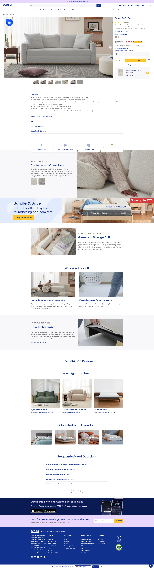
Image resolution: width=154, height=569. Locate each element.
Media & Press (52, 543)
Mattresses (34, 10)
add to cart (136, 60)
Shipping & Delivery (69, 548)
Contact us (67, 541)
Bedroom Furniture (64, 10)
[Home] (3, 14)
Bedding (81, 10)
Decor (101, 10)
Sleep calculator (85, 550)
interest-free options (135, 45)
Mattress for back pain (87, 543)
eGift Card (50, 550)
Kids (87, 10)
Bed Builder (101, 539)
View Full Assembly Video (39, 342)
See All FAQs (77, 491)
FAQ (65, 539)
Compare (83, 548)
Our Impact (84, 552)
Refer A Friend (52, 546)
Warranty (66, 543)
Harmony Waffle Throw (133, 71)
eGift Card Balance (53, 552)
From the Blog (102, 541)
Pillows (74, 10)
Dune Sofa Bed (47, 531)
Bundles (108, 10)
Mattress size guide (86, 539)
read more (129, 75)
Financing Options (69, 546)
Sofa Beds (43, 10)
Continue (95, 566)
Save (114, 10)
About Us (50, 539)
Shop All (120, 10)
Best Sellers (101, 543)
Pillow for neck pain (86, 546)
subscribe (118, 521)
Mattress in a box (86, 541)
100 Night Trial (52, 541)
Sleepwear (94, 10)
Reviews (50, 548)
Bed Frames (52, 10)
